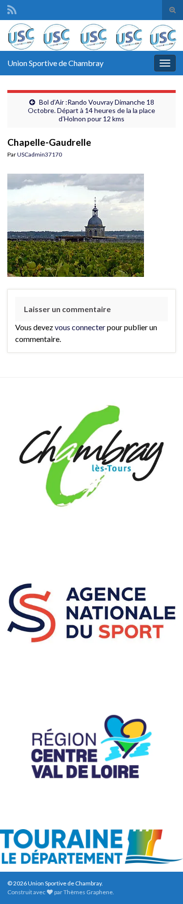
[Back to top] (161, 882)
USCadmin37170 (39, 154)
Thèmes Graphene (88, 892)
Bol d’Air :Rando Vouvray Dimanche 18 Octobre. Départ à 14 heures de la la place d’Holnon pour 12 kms (91, 110)
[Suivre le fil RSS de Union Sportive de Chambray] (12, 8)
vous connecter (80, 327)
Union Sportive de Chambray (55, 63)
